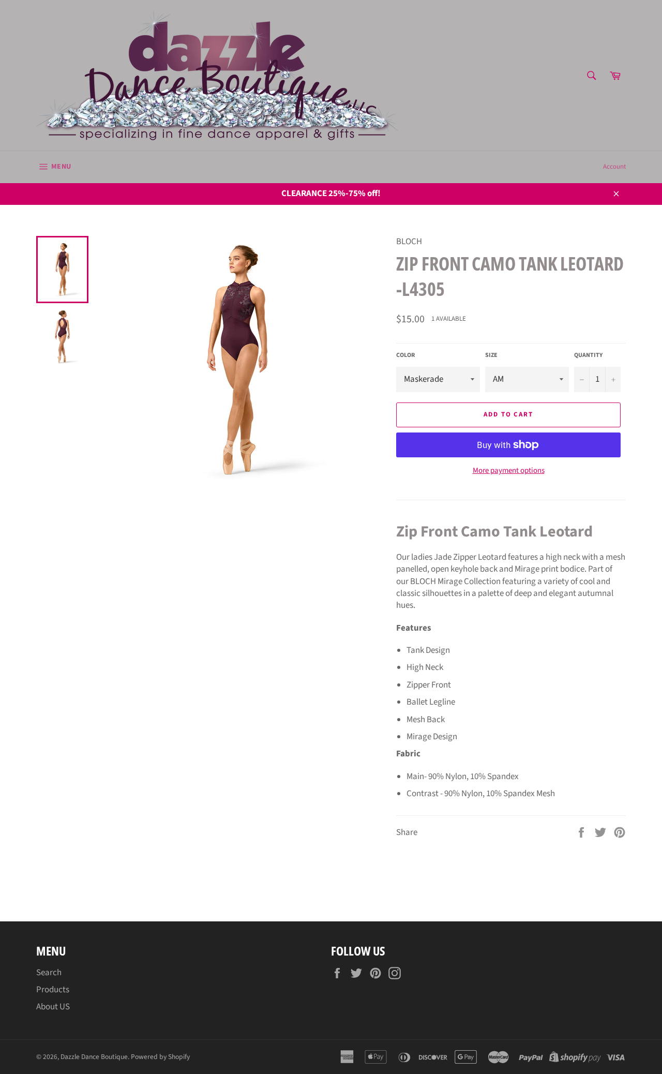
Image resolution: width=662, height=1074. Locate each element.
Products (52, 989)
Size (491, 355)
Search (49, 972)
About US (53, 1007)
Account (614, 166)
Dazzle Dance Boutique (94, 1057)
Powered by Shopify (160, 1057)
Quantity (588, 355)
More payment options (509, 471)
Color (405, 355)
